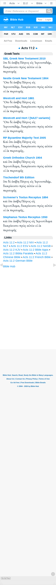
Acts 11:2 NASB (41, 246)
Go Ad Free (6, 578)
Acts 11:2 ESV (19, 246)
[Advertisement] (28, 330)
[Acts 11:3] (52, 272)
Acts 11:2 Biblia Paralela (18, 253)
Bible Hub (9, 266)
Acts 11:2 (9, 242)
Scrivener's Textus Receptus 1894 (25, 197)
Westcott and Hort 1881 (18, 98)
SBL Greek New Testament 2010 (24, 58)
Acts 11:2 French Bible (37, 257)
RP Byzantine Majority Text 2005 (24, 137)
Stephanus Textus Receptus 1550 (25, 217)
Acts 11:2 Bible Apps (35, 249)
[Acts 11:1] (4, 272)
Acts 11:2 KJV (12, 249)
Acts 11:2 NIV (25, 242)
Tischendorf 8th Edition (18, 177)
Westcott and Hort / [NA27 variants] (26, 118)
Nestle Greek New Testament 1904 (25, 78)
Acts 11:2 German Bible (18, 260)
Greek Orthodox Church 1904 (22, 157)
